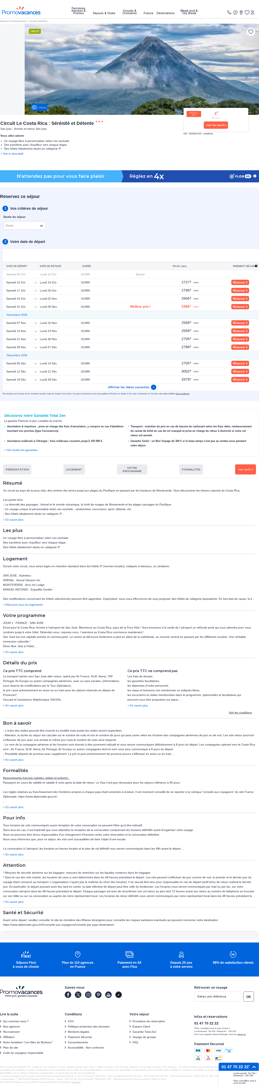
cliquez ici (76, 1082)
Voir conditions (182, 393)
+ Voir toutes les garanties (20, 450)
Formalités (191, 469)
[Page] (68, 994)
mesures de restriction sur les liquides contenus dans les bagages (108, 872)
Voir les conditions (240, 712)
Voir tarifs (244, 469)
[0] (247, 12)
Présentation (17, 469)
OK (248, 997)
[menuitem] (78, 10)
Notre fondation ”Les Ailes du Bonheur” (28, 1042)
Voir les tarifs (215, 125)
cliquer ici (241, 1034)
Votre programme (132, 469)
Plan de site (10, 1047)
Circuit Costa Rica (38, 21)
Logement (74, 469)
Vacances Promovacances (13, 21)
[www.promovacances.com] (21, 10)
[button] (26, 960)
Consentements (78, 1042)
